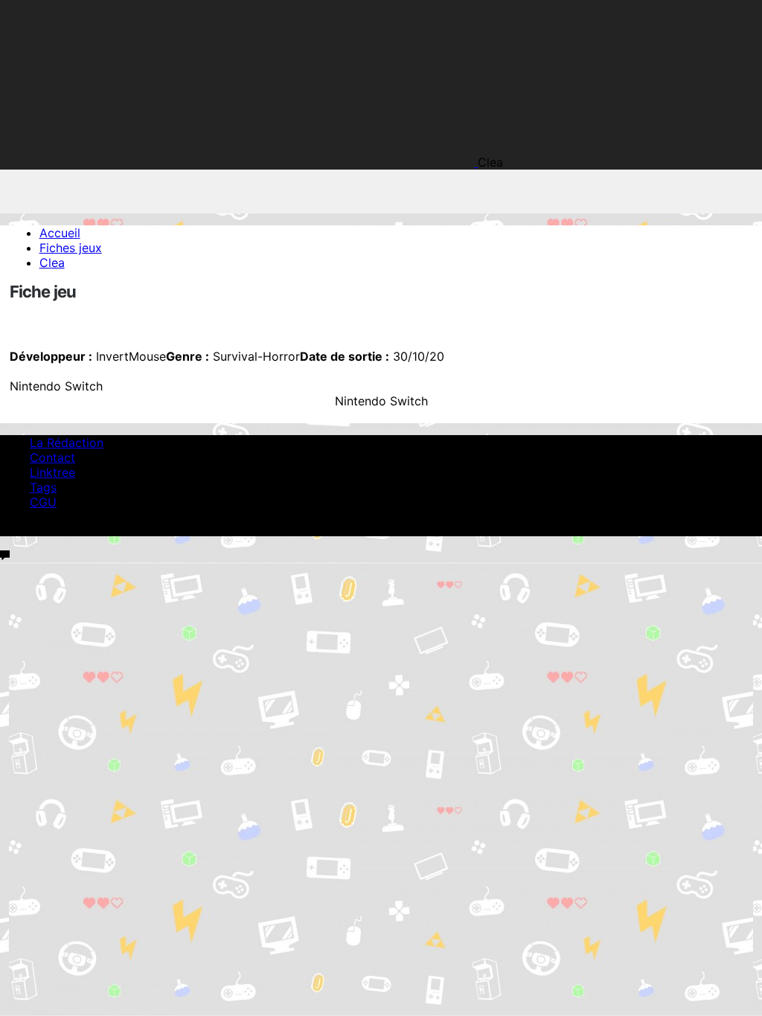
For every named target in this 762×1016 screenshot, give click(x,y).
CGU (43, 502)
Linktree (52, 472)
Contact (52, 457)
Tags (43, 487)
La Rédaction (66, 442)
